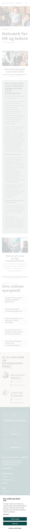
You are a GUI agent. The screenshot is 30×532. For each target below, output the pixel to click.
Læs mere (6, 514)
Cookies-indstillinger (15, 528)
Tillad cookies (15, 519)
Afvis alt (15, 523)
